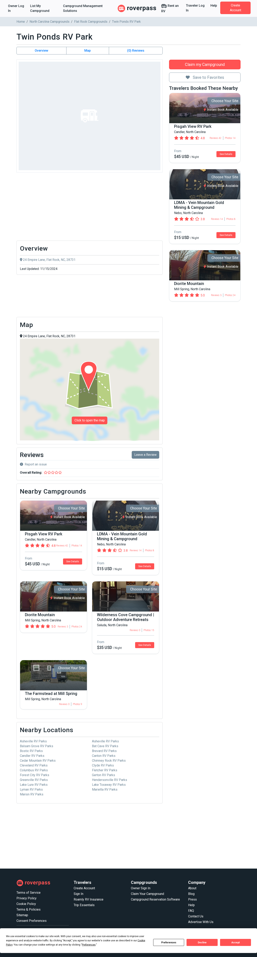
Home (20, 22)
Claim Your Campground (147, 894)
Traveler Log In (195, 8)
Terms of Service (28, 892)
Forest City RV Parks (34, 775)
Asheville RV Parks (33, 741)
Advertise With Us (200, 922)
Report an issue (36, 464)
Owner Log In (16, 8)
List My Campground (39, 8)
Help (213, 5)
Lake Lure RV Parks (34, 785)
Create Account (235, 7)
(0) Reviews (135, 50)
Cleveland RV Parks (34, 765)
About (192, 888)
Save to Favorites (208, 77)
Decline (202, 942)
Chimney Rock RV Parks (109, 760)
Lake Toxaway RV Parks (109, 785)
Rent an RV (170, 8)
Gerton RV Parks (103, 775)
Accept (235, 942)
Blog (191, 894)
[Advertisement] (89, 207)
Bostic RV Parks (31, 751)
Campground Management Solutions (83, 8)
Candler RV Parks (32, 756)
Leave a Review (145, 455)
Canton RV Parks (103, 756)
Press (192, 899)
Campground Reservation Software (155, 899)
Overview (41, 50)
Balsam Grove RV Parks (36, 746)
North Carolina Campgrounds (49, 22)
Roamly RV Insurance (88, 899)
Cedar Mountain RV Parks (38, 760)
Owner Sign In (140, 888)
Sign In (78, 894)
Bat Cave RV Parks (105, 746)
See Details (226, 154)
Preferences (168, 942)
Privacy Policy (26, 898)
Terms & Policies (28, 909)
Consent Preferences (31, 921)
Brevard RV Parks (104, 751)
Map (87, 50)
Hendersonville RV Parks (109, 780)
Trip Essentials (84, 905)
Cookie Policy (26, 904)
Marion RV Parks (31, 794)
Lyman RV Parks (31, 789)
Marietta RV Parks (104, 789)
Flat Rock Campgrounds (90, 22)
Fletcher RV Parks (104, 770)
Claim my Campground (205, 64)
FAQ (191, 911)
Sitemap (22, 915)
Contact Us (195, 916)
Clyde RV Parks (103, 765)
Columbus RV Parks (34, 770)
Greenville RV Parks (34, 780)
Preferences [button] (89, 944)
